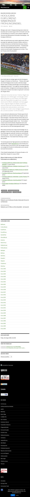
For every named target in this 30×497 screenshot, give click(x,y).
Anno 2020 (3, 284)
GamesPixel (3, 234)
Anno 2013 (3, 302)
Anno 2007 (3, 318)
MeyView (3, 266)
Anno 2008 (3, 315)
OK (13, 495)
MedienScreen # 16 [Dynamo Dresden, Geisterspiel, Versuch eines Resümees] (15, 200)
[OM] (11, 26)
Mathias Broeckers (5, 435)
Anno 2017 (3, 292)
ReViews (3, 253)
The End (2, 463)
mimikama (3, 437)
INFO (17, 495)
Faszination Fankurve (5, 424)
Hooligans (4, 190)
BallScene (3, 13)
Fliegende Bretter (5, 427)
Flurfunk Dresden (5, 429)
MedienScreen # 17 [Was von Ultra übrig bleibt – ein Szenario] (15, 206)
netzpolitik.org (4, 440)
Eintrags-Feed (4, 483)
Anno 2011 (3, 307)
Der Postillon (4, 419)
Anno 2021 (3, 281)
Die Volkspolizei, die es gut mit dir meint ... (15, 348)
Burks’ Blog (3, 414)
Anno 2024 (3, 273)
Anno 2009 (3, 313)
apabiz (2, 409)
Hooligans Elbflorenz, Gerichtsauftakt (11, 180)
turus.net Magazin (5, 453)
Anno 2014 (3, 300)
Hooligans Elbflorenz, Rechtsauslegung (12, 173)
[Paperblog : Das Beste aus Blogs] (4, 394)
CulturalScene (4, 227)
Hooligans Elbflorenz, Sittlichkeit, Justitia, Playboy (14, 176)
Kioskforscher (4, 432)
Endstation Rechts (5, 422)
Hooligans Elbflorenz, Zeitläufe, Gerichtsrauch (13, 166)
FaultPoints (3, 229)
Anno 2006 (3, 320)
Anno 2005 (3, 323)
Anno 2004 (3, 326)
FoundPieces (4, 232)
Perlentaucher (4, 445)
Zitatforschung (4, 461)
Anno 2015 (3, 297)
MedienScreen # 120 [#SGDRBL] (13, 346)
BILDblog (3, 411)
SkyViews (3, 255)
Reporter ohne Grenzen (6, 450)
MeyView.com (5, 7)
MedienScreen (4, 245)
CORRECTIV (3, 416)
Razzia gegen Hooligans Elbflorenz (10, 183)
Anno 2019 (3, 287)
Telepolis (3, 260)
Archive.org (3, 403)
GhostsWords (4, 237)
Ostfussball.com (15, 143)
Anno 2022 (3, 279)
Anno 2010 (3, 310)
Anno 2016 (3, 294)
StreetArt (3, 258)
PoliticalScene (4, 247)
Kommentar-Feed (5, 486)
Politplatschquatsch (5, 448)
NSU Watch (3, 443)
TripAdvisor (3, 263)
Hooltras (8, 13)
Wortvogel (3, 458)
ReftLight (3, 250)
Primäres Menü (28, 7)
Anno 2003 (3, 328)
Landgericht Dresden (6, 192)
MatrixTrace (3, 242)
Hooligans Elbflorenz (14, 190)
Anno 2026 (3, 268)
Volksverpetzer (4, 456)
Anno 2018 (3, 289)
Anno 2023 (3, 276)
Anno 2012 (13, 13)
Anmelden (3, 480)
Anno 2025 (3, 271)
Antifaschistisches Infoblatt (7, 406)
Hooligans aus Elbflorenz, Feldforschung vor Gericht (15, 169)
